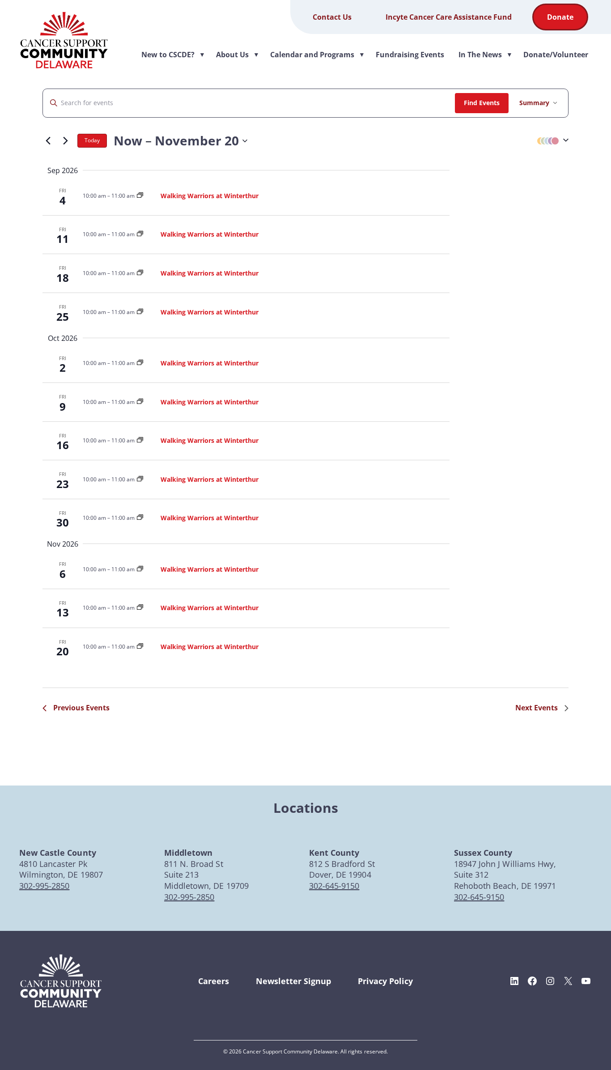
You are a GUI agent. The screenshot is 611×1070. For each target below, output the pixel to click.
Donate (560, 17)
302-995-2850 (44, 885)
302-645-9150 (334, 885)
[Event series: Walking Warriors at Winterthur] (140, 196)
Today (92, 140)
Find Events (482, 102)
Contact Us (332, 17)
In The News (485, 54)
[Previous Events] (47, 141)
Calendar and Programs (317, 54)
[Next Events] (65, 141)
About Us (237, 54)
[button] (551, 140)
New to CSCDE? (173, 54)
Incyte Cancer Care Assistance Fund (449, 17)
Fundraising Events (410, 54)
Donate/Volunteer (555, 54)
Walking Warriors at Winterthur (210, 195)
